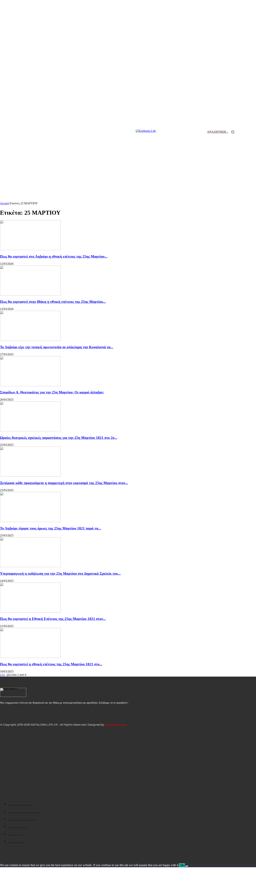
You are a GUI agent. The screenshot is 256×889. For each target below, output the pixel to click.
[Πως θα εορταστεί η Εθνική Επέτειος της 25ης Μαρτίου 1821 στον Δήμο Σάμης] (30, 611)
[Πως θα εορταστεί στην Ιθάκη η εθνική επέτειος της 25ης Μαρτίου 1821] (30, 294)
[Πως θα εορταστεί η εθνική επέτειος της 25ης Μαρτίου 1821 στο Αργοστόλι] (30, 656)
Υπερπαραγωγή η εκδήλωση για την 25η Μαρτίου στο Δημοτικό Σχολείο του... (60, 573)
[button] (222, 132)
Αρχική (4, 203)
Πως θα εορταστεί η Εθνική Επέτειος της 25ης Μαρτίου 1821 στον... (53, 619)
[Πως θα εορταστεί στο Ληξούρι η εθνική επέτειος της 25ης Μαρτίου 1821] (30, 249)
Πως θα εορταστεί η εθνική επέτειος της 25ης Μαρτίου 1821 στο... (51, 664)
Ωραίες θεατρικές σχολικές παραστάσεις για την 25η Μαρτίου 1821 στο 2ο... (58, 438)
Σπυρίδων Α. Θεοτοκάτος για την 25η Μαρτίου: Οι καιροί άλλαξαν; (52, 392)
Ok (182, 865)
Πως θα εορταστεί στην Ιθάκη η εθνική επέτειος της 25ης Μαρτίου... (53, 302)
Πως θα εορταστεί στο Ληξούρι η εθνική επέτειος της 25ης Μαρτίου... (53, 256)
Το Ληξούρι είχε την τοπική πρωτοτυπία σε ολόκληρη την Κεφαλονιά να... (56, 347)
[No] (186, 866)
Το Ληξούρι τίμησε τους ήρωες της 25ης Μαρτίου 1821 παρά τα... (50, 528)
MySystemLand (115, 724)
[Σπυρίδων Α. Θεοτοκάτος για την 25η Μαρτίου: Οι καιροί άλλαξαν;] (30, 385)
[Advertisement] (128, 173)
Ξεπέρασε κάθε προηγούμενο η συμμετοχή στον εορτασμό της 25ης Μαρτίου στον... (64, 483)
